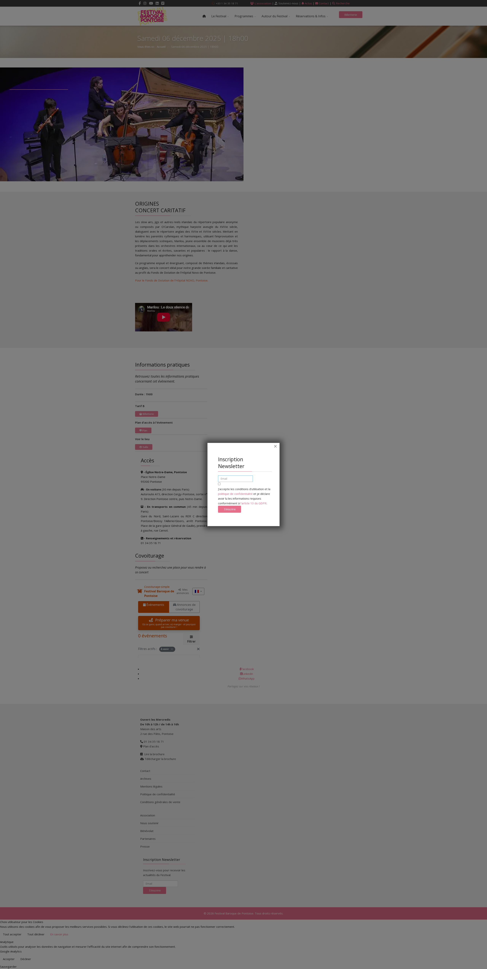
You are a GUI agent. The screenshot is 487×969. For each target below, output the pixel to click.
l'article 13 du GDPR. (253, 503)
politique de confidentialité (235, 494)
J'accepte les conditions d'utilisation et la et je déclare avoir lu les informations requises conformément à (244, 496)
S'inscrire (229, 509)
